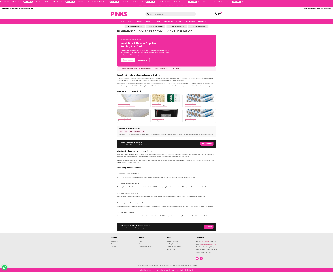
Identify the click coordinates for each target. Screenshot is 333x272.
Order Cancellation (173, 241)
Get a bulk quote (142, 60)
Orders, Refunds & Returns (175, 244)
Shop (129, 21)
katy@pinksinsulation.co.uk (208, 244)
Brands (178, 21)
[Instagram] (201, 258)
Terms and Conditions (174, 246)
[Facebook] (197, 258)
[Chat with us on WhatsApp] (4, 267)
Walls (158, 21)
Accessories (168, 21)
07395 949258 (204, 241)
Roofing (148, 21)
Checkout (114, 246)
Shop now (209, 226)
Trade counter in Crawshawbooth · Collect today (99, 1)
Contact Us (327, 8)
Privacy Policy (319, 8)
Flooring (139, 21)
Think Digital (188, 270)
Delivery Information (309, 8)
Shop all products (128, 60)
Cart (112, 244)
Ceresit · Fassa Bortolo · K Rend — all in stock (56, 1)
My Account (190, 21)
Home (122, 21)
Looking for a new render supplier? (17, 1)
